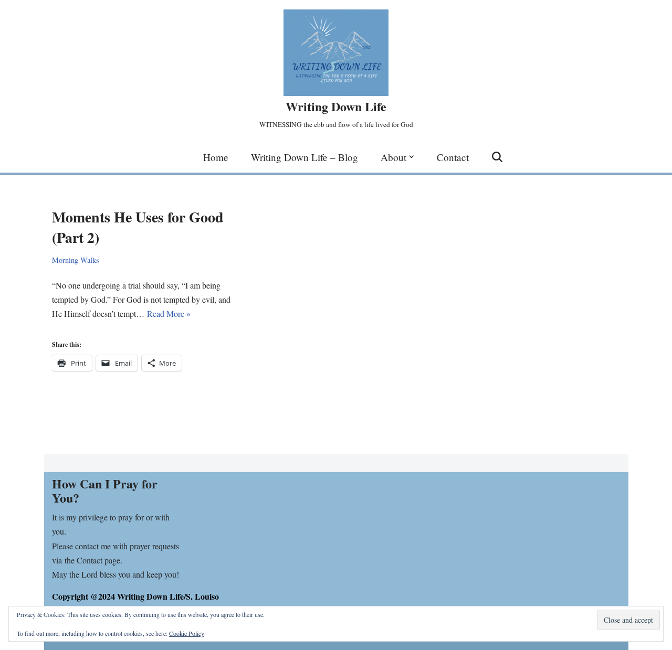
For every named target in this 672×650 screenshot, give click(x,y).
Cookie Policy (186, 633)
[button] (411, 156)
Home (215, 157)
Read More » (169, 313)
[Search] (497, 157)
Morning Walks (75, 260)
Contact (453, 157)
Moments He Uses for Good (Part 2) (138, 227)
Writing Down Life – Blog (304, 157)
